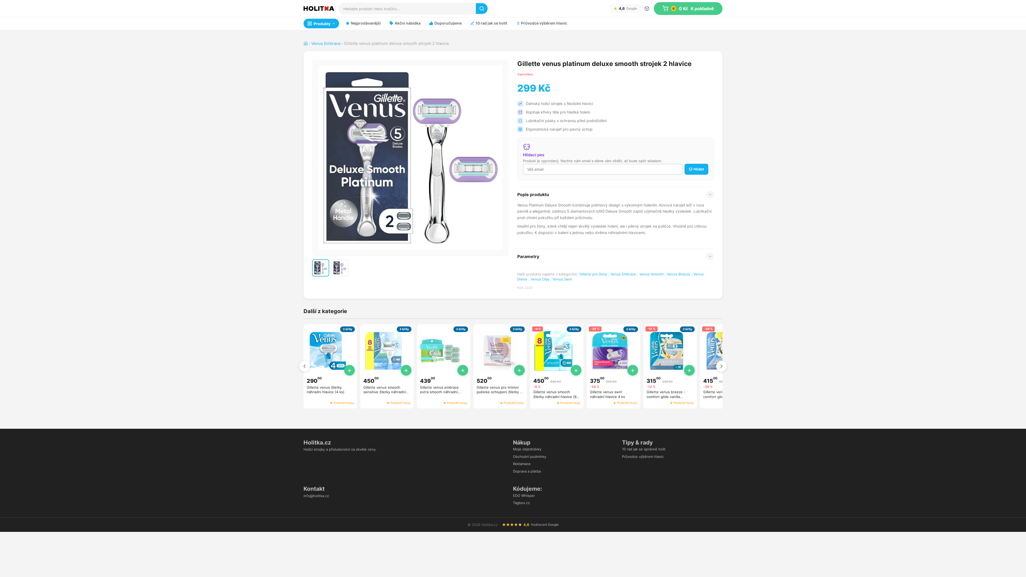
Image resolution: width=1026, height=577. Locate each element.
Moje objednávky (527, 449)
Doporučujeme (448, 23)
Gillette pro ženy (593, 274)
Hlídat (699, 169)
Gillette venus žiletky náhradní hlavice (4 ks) (325, 389)
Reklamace (522, 464)
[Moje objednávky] (647, 8)
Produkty (322, 23)
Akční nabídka (408, 23)
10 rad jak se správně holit (644, 449)
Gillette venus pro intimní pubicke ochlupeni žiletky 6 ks (499, 392)
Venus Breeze (678, 274)
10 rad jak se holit (491, 23)
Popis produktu (533, 194)
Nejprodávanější (366, 23)
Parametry (528, 256)
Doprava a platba (527, 471)
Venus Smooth (651, 274)
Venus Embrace (326, 43)
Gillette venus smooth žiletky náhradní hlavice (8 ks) (555, 396)
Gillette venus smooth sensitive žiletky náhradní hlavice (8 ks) (384, 392)
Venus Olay (540, 279)
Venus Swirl (562, 279)
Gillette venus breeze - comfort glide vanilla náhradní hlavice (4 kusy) (667, 396)
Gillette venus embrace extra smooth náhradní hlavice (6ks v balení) (439, 392)
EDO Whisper (524, 495)
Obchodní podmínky (529, 456)
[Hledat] (482, 8)
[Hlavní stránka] (306, 43)
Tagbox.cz (521, 503)
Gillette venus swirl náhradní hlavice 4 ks (607, 394)
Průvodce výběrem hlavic (544, 23)
